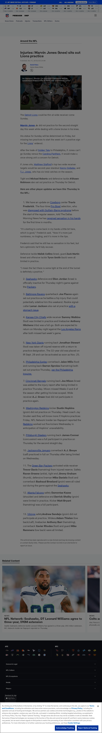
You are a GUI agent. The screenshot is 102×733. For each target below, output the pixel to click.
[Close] (98, 706)
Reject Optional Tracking (87, 728)
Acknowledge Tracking (65, 728)
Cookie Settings (74, 723)
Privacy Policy (77, 708)
